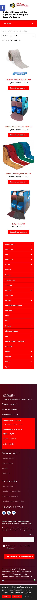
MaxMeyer (9, 311)
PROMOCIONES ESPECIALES (15, 341)
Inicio (3, 31)
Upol (18, 366)
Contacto (6, 473)
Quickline (8, 346)
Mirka (7, 316)
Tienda (5, 468)
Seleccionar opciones (18, 88)
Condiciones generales (11, 491)
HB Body (18, 290)
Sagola (18, 356)
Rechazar (17, 596)
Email (31, 535)
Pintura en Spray (18, 331)
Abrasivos (17, 31)
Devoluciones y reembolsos (13, 501)
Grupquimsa (10, 280)
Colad (18, 264)
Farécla (18, 269)
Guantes (8, 285)
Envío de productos (10, 496)
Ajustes (27, 596)
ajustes (28, 593)
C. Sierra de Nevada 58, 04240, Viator (17, 399)
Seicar (18, 361)
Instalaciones (7, 463)
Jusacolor (9, 295)
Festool (18, 274)
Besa (18, 254)
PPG (18, 336)
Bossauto (18, 259)
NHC (7, 321)
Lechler (18, 300)
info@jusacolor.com (10, 409)
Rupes (18, 351)
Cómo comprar (8, 486)
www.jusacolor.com (10, 414)
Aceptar (6, 596)
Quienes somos (8, 458)
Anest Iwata (18, 244)
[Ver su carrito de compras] (32, 23)
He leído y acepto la (18, 547)
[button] (2, 8)
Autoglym (18, 249)
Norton (9, 31)
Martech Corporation (13, 305)
